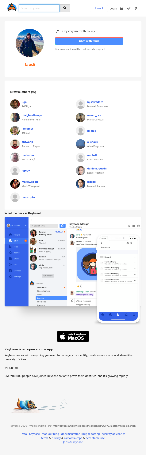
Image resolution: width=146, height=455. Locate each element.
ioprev (26, 171)
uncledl (92, 155)
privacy (56, 438)
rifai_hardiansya (32, 115)
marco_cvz (94, 115)
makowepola (30, 182)
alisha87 (92, 142)
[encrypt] (121, 8)
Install (99, 8)
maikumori (29, 155)
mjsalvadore (95, 102)
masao (91, 182)
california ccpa (73, 438)
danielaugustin (97, 168)
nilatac (91, 131)
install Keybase (30, 434)
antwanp (27, 142)
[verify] (128, 8)
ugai (24, 102)
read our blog (50, 434)
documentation (70, 434)
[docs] (136, 8)
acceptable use (95, 438)
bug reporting (91, 434)
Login (113, 8)
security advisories (113, 434)
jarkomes (27, 129)
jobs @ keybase (73, 442)
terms (44, 438)
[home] (12, 7)
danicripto (28, 197)
